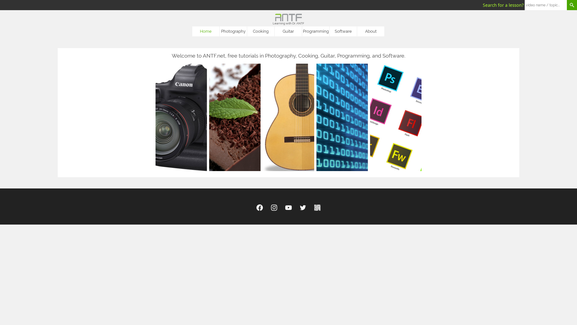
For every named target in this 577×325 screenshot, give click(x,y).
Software (343, 31)
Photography (233, 31)
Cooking (261, 31)
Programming (316, 31)
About (371, 31)
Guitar (288, 31)
